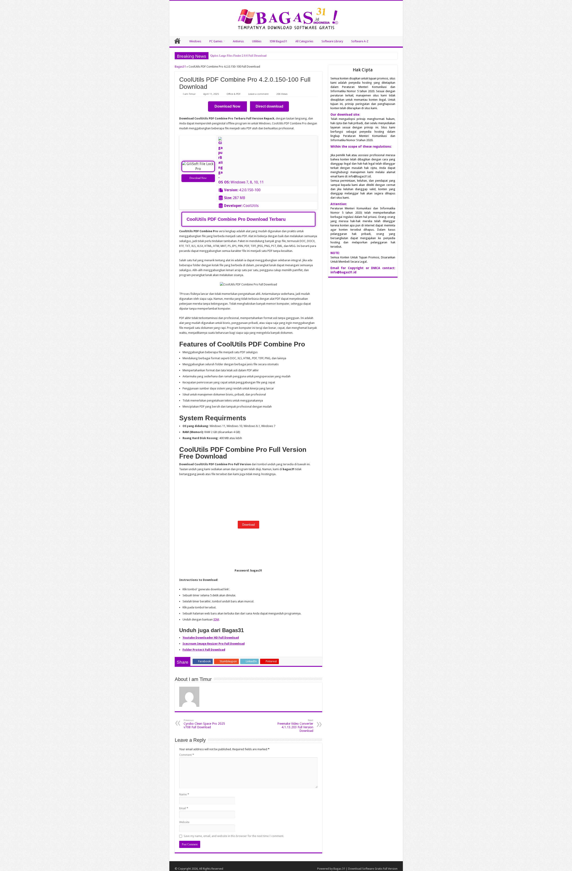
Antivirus (238, 41)
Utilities (256, 41)
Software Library (332, 41)
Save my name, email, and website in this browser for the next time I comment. (234, 836)
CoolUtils (251, 206)
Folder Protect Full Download (204, 649)
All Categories (304, 41)
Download (248, 524)
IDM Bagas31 (278, 41)
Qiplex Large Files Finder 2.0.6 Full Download (238, 55)
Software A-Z (359, 41)
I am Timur (189, 94)
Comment (186, 754)
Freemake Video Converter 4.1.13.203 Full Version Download (295, 726)
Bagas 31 (339, 868)
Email (183, 808)
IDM (216, 619)
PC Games (215, 41)
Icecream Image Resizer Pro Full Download (214, 643)
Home (177, 40)
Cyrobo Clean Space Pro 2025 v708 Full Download (204, 724)
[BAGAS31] (286, 17)
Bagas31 (180, 66)
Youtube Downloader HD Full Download (211, 637)
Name (184, 794)
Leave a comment (258, 94)
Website (184, 822)
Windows (195, 41)
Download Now (198, 178)
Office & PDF (233, 94)
